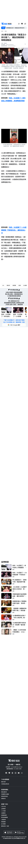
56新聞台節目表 (5, 784)
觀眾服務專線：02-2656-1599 (14, 769)
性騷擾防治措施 (5, 794)
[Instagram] (15, 772)
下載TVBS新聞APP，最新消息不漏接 (14, 320)
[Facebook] (6, 772)
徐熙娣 (14, 285)
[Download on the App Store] (9, 832)
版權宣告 (3, 798)
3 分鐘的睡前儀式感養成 (14, 296)
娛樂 (6, 31)
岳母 (20, 285)
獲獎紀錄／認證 (5, 826)
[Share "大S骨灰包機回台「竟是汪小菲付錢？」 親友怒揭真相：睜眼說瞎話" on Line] (22, 23)
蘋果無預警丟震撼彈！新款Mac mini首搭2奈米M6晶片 (16, 28)
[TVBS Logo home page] (6, 24)
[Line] (9, 772)
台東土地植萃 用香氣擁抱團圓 (14, 292)
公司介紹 (3, 806)
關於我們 (3, 781)
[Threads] (12, 772)
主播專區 (3, 813)
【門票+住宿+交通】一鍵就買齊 (14, 304)
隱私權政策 (4, 792)
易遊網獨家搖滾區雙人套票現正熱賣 (14, 303)
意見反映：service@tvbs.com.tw (14, 767)
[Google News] (21, 772)
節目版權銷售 (4, 817)
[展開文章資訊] (25, 44)
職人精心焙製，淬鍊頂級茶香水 (14, 294)
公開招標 (3, 819)
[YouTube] (18, 772)
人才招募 (3, 811)
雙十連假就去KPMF (14, 301)
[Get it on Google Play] (19, 832)
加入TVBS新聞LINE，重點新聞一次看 (14, 322)
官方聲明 (3, 824)
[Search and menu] (25, 23)
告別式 (8, 285)
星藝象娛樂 (4, 815)
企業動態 (3, 808)
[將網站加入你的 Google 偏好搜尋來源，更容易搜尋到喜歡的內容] (14, 324)
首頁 (2, 31)
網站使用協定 (4, 796)
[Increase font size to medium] (19, 24)
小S (3, 285)
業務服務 (3, 821)
